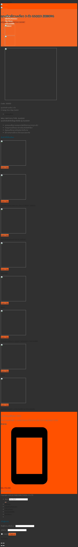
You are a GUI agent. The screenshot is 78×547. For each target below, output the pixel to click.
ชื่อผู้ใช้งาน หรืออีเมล (8, 526)
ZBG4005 (4, 273)
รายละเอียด (9, 114)
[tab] (41, 114)
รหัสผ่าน (4, 530)
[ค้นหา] (5, 502)
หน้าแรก (7, 504)
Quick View (5, 167)
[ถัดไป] (3, 545)
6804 (3, 307)
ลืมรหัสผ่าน (4, 538)
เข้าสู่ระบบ (12, 534)
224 (2, 171)
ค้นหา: (7, 499)
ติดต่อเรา (8, 514)
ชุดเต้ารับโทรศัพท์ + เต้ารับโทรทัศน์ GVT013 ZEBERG (18, 409)
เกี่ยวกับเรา (9, 509)
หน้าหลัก (3, 22)
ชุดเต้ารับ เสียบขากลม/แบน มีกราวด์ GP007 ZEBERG (18, 205)
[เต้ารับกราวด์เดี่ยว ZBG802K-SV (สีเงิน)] (10, 34)
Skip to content (6, 2)
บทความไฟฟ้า (9, 23)
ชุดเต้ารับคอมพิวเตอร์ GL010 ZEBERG (13, 239)
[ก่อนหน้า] (1, 545)
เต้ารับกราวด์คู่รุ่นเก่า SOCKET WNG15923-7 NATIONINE (19, 341)
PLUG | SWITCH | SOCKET (16, 22)
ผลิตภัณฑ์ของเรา (11, 18)
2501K (3, 375)
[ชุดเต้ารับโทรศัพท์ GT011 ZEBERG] (10, 45)
